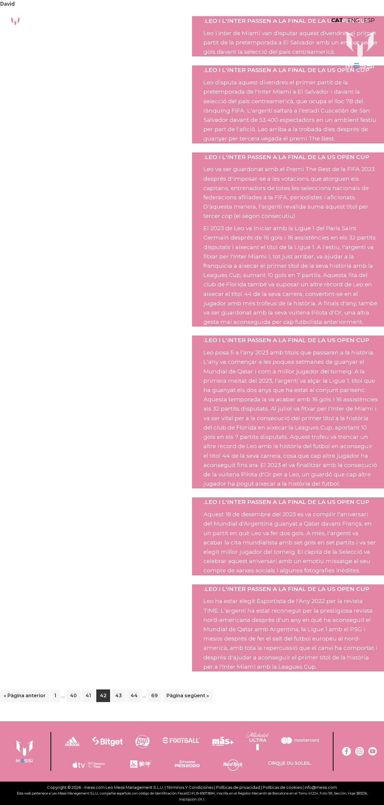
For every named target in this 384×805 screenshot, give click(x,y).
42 (105, 695)
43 (120, 695)
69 (156, 695)
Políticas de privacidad (238, 787)
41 (90, 695)
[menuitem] (339, 20)
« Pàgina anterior (25, 697)
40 (75, 695)
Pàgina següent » (187, 697)
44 (135, 695)
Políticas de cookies (282, 787)
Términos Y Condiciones (189, 787)
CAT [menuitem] (337, 20)
